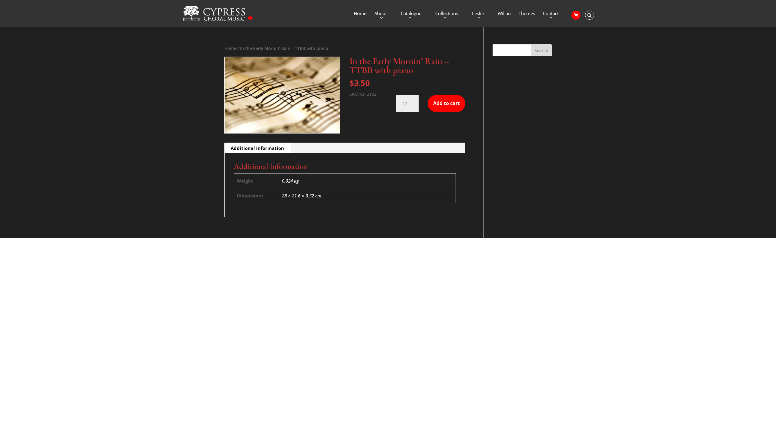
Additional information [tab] (257, 148)
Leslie (478, 13)
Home (360, 13)
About (380, 13)
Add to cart (446, 103)
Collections (446, 13)
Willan (504, 13)
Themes (527, 13)
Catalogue (411, 13)
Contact (551, 13)
